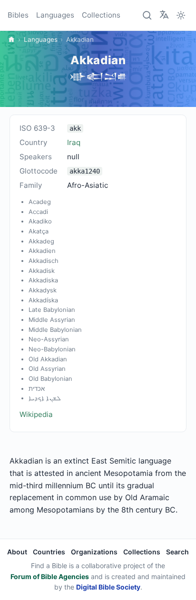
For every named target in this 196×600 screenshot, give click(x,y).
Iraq (73, 142)
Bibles (18, 14)
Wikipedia (36, 414)
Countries (49, 552)
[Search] (147, 15)
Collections (101, 14)
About (17, 552)
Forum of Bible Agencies (49, 576)
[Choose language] (164, 14)
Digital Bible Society (108, 587)
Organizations (94, 552)
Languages (55, 14)
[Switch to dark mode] (180, 15)
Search (177, 552)
